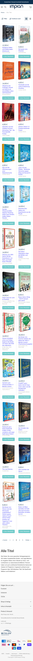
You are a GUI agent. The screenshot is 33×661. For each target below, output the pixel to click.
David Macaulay (22, 52)
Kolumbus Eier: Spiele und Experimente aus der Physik (24, 211)
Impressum (14, 653)
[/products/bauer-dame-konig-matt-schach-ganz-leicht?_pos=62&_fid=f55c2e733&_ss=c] (24, 282)
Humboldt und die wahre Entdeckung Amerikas (24, 86)
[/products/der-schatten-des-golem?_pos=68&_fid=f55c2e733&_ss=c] (24, 412)
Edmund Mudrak (6, 52)
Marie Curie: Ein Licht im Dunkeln (8, 298)
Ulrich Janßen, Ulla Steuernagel (22, 346)
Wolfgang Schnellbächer (24, 473)
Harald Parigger (6, 135)
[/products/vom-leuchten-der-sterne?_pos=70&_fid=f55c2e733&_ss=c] (24, 454)
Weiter (27, 540)
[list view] (30, 19)
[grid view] (26, 19)
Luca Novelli (5, 219)
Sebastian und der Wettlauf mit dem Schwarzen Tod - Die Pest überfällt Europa (8, 130)
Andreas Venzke (22, 90)
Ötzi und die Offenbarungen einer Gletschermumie (7, 170)
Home (2, 12)
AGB (2, 653)
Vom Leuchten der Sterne (23, 470)
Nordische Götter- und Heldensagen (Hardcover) (7, 49)
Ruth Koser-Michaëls (7, 263)
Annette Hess (5, 471)
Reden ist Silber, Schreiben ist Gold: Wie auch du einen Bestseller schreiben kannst (24, 510)
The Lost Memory (7, 469)
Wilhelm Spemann (22, 215)
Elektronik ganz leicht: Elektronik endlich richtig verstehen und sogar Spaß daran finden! (8, 430)
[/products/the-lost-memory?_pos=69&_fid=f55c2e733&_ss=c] (8, 454)
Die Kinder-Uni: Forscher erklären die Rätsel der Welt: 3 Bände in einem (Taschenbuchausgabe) (25, 340)
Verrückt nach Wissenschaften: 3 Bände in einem (7, 384)
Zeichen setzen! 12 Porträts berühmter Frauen (24, 128)
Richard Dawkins (6, 94)
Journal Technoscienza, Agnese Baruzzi (7, 388)
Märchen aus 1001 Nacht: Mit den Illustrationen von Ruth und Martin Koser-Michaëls (7, 258)
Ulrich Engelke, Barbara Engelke (23, 392)
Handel (8, 653)
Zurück (5, 540)
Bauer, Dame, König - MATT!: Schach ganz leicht (24, 298)
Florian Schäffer (6, 435)
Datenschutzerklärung (16, 655)
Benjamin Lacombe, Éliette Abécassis (23, 432)
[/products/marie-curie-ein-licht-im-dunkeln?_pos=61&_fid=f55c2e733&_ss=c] (8, 282)
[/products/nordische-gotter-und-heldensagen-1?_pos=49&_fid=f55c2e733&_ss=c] (8, 34)
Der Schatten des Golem (23, 429)
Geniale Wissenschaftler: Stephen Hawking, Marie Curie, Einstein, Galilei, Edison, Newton (8, 213)
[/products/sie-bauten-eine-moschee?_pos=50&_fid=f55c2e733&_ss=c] (24, 34)
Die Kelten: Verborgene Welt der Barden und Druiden (23, 254)
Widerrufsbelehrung (24, 653)
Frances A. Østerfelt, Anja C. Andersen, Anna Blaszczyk (8, 302)
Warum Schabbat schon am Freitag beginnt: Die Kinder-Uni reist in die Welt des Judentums (8, 341)
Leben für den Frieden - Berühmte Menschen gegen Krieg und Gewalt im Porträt (24, 171)
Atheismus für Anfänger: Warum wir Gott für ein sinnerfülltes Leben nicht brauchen (8, 89)
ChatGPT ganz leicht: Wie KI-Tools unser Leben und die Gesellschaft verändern (24, 386)
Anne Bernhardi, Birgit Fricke (23, 259)
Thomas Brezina (22, 515)
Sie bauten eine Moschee (22, 50)
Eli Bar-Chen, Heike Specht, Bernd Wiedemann (6, 348)
